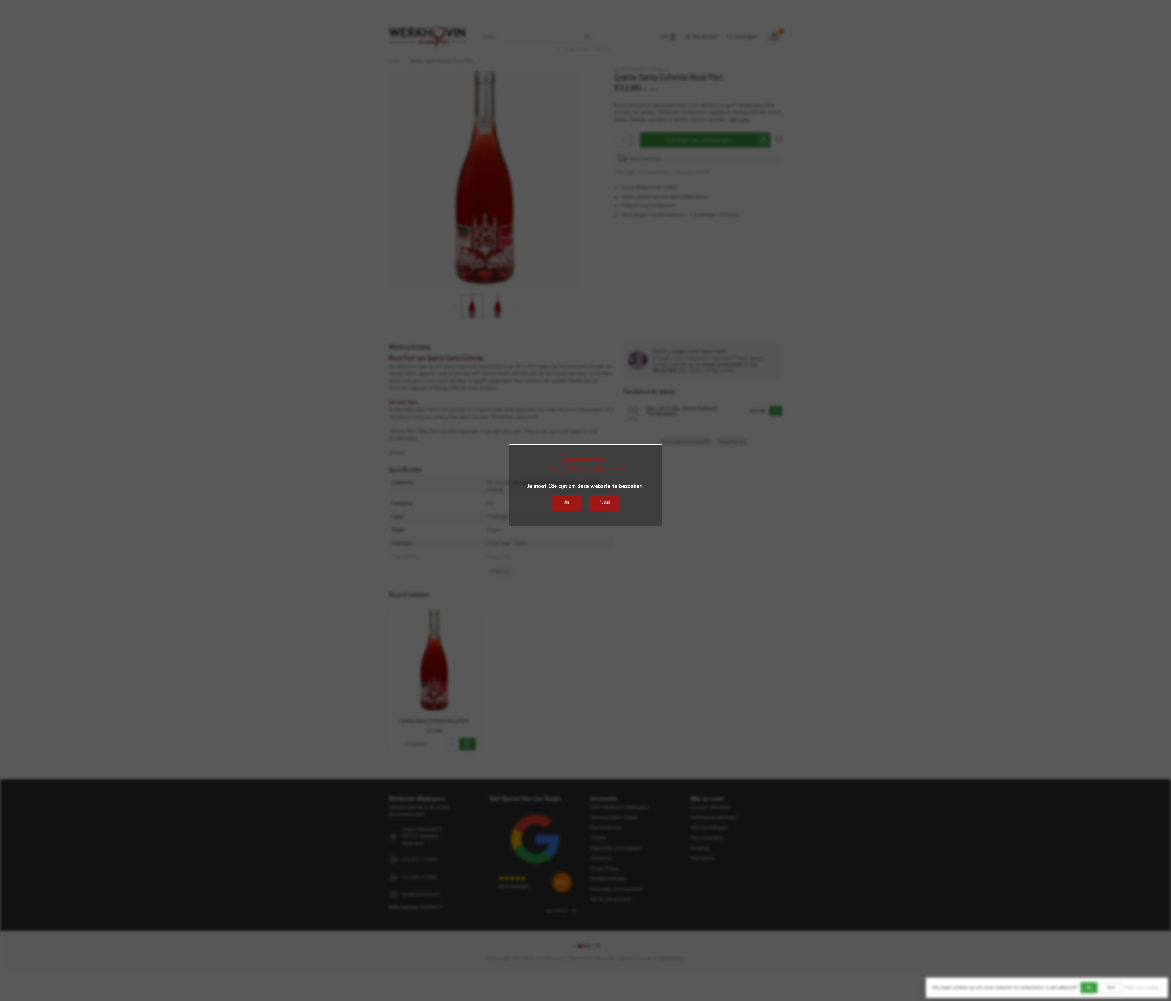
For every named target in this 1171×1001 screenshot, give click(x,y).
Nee (1111, 988)
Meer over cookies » (1143, 988)
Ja (1089, 988)
